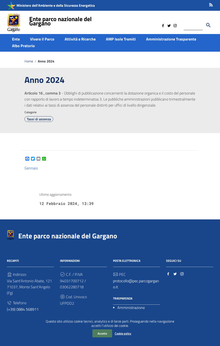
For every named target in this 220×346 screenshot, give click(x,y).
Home (28, 61)
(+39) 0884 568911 (23, 309)
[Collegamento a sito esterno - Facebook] (163, 25)
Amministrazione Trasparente (171, 39)
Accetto (102, 333)
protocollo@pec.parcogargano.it (136, 284)
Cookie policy (123, 333)
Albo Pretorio (23, 46)
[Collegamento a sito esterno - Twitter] (169, 25)
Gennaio (31, 168)
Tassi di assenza (39, 119)
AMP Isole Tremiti (121, 39)
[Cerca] (208, 25)
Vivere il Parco (42, 39)
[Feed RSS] (211, 4)
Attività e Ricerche (80, 39)
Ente (16, 39)
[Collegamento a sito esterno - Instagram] (175, 25)
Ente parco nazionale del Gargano (60, 21)
